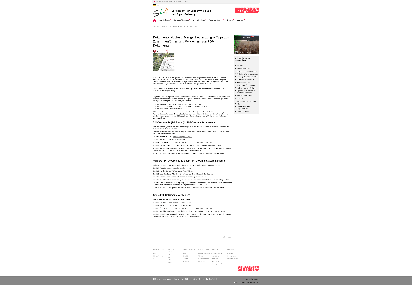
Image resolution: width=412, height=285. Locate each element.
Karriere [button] (230, 20)
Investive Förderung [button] (181, 20)
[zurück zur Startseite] (182, 12)
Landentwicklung (189, 249)
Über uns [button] (240, 20)
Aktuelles (240, 66)
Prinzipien (230, 253)
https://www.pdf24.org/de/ (182, 137)
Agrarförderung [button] (164, 20)
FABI (169, 259)
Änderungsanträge (243, 82)
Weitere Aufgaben (204, 249)
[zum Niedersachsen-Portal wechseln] (247, 13)
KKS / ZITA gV (201, 261)
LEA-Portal (186, 261)
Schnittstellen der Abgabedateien (243, 108)
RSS (186, 279)
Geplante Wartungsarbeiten (247, 71)
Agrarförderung (166, 26)
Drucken (229, 237)
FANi (154, 258)
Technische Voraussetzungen (247, 74)
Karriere (215, 249)
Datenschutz (178, 279)
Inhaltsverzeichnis (197, 279)
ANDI (175, 26)
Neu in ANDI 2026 (243, 68)
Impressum (167, 279)
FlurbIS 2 (185, 256)
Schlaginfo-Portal (243, 112)
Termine (240, 98)
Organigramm (231, 256)
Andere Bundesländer (245, 96)
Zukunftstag (215, 261)
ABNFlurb (185, 258)
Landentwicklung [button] (199, 20)
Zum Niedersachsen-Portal (164, 1)
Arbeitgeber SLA (217, 264)
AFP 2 (169, 254)
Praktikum (215, 258)
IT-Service (200, 256)
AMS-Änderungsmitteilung (246, 88)
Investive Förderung (171, 250)
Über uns (230, 249)
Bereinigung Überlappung (246, 85)
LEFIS (184, 253)
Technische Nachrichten (245, 80)
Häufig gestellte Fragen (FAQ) (188, 26)
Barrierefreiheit (211, 279)
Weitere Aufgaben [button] (215, 20)
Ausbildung (215, 256)
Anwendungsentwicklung (205, 253)
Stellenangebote (217, 253)
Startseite (156, 26)
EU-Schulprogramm (203, 258)
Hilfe (238, 104)
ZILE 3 (169, 257)
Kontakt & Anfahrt (232, 258)
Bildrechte (156, 279)
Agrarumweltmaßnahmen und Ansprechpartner (246, 92)
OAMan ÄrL (171, 262)
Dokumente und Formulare (246, 101)
